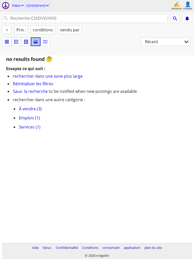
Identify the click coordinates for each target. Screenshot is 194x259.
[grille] (26, 41)
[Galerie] (35, 41)
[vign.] (16, 41)
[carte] (45, 41)
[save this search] (187, 18)
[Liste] (7, 41)
